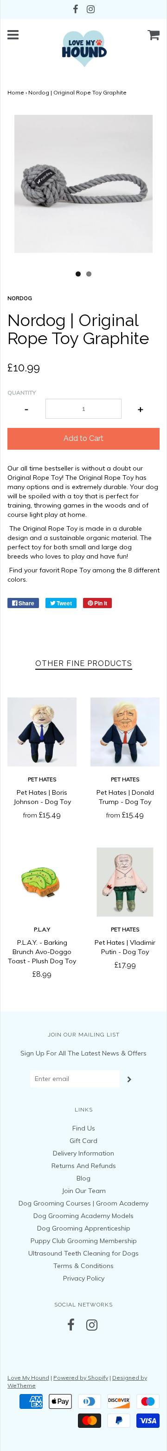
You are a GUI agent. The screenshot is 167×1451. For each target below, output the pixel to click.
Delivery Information (83, 1153)
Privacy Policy (83, 1278)
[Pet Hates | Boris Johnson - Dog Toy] (42, 731)
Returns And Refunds (83, 1166)
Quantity (21, 392)
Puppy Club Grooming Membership (84, 1241)
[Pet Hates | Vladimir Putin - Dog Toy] (125, 882)
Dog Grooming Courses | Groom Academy (83, 1203)
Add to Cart (83, 438)
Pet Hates (42, 779)
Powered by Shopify (80, 1377)
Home (15, 92)
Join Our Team (84, 1191)
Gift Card (83, 1141)
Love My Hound (28, 1377)
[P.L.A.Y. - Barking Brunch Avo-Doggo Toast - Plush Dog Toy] (42, 882)
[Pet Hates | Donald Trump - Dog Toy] (125, 731)
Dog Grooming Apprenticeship (83, 1228)
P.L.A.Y (42, 929)
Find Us (83, 1128)
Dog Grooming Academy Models (83, 1216)
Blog (83, 1178)
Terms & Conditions (83, 1266)
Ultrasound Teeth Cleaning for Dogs (83, 1253)
